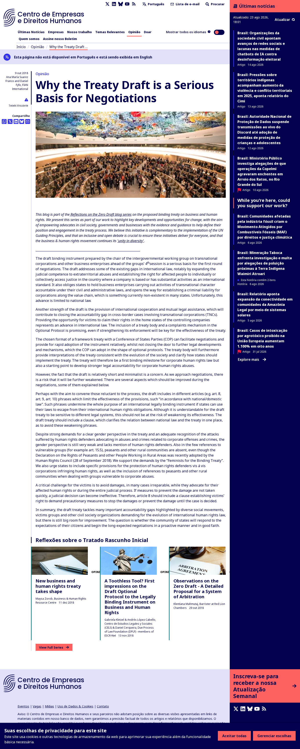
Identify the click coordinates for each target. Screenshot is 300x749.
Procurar (217, 4)
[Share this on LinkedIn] (16, 121)
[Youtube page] (127, 4)
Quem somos (29, 39)
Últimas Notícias (31, 32)
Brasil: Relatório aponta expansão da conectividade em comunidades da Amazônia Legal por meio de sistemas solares (265, 304)
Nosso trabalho (79, 32)
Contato (103, 706)
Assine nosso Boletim (60, 39)
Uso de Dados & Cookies (75, 706)
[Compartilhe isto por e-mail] (27, 121)
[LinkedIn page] (114, 4)
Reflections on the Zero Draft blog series (101, 214)
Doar (147, 32)
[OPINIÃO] (60, 561)
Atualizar (282, 19)
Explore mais (248, 359)
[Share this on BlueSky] (21, 121)
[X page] (107, 4)
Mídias (49, 706)
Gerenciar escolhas (274, 735)
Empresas (56, 32)
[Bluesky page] (120, 4)
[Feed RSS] (133, 4)
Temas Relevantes (110, 32)
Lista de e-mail (187, 4)
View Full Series (51, 647)
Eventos (23, 706)
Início (21, 46)
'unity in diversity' (130, 240)
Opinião (134, 32)
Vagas (37, 706)
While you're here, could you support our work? (263, 203)
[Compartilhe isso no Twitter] (10, 121)
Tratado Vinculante (18, 105)
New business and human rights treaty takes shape (58, 586)
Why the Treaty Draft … (68, 46)
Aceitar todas (234, 735)
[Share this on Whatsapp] (4, 121)
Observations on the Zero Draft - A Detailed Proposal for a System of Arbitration (198, 589)
